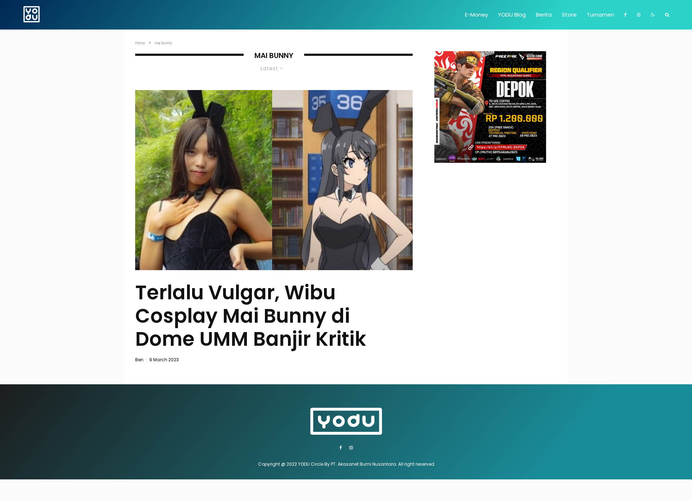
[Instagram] (639, 15)
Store (569, 14)
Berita (544, 14)
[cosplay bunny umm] (274, 180)
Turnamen (600, 14)
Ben (139, 360)
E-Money (476, 14)
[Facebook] (625, 15)
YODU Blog (512, 14)
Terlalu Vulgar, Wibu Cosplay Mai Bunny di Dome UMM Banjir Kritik (250, 316)
